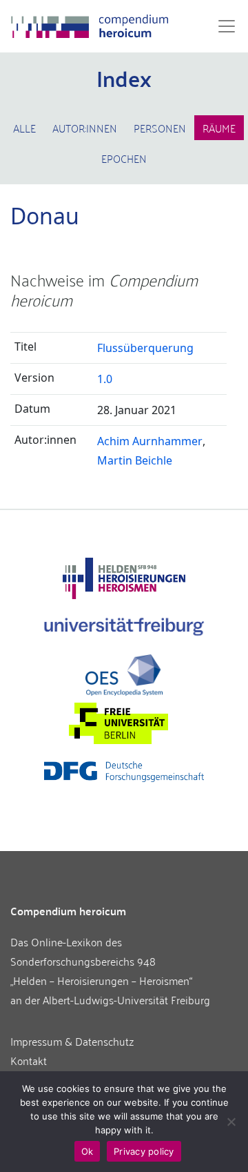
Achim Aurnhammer (150, 441)
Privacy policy (144, 1151)
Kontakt (28, 1060)
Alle (24, 127)
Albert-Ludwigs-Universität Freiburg (126, 999)
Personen (160, 127)
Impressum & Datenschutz (72, 1041)
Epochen (124, 158)
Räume (219, 127)
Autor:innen (84, 127)
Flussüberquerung (145, 347)
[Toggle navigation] (222, 26)
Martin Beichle (134, 460)
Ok (87, 1151)
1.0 (104, 379)
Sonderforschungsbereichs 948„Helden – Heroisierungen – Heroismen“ (101, 970)
